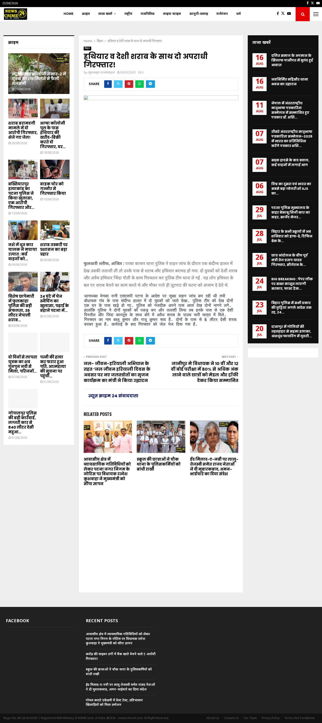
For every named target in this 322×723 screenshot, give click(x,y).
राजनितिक (148, 14)
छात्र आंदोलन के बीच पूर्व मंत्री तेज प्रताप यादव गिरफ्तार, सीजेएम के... (289, 260)
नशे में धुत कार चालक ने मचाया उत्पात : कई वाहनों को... (22, 252)
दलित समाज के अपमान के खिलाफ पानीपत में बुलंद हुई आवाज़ (292, 60)
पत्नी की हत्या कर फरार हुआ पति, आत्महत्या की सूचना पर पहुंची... (53, 366)
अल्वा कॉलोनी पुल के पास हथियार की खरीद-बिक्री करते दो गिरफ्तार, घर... (53, 135)
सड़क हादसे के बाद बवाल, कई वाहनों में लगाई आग (290, 162)
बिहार (87, 48)
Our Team (250, 718)
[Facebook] (279, 14)
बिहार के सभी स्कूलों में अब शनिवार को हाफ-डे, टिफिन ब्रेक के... (291, 236)
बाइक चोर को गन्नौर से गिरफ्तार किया (53, 188)
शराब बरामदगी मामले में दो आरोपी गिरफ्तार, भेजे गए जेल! (23, 130)
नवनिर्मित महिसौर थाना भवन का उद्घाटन (289, 81)
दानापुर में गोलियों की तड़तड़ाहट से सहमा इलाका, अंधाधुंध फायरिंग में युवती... (291, 331)
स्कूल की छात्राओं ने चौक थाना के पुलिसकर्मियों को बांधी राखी (159, 464)
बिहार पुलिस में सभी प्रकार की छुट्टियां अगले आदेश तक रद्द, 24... (291, 308)
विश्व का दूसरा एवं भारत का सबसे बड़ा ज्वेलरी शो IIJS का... (291, 189)
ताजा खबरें (105, 14)
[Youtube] (290, 14)
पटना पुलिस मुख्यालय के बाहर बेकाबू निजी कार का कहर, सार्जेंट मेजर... (290, 212)
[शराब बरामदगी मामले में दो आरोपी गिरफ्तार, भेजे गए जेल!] (23, 108)
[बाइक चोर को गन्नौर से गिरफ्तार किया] (55, 169)
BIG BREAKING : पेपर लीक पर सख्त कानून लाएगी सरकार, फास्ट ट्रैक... (292, 284)
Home (69, 14)
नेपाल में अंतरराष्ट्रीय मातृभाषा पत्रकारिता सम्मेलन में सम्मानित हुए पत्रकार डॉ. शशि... (290, 110)
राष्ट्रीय (128, 14)
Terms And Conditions (299, 718)
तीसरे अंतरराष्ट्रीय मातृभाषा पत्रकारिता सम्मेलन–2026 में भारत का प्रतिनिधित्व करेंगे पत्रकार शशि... (291, 138)
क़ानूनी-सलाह (199, 14)
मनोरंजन (222, 14)
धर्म (238, 14)
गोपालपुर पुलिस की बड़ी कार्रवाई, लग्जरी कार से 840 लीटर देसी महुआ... (22, 422)
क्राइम (86, 14)
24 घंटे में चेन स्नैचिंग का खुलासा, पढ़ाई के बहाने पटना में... (54, 303)
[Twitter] (284, 14)
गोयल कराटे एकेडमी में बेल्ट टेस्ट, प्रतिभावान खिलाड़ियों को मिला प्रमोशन (114, 702)
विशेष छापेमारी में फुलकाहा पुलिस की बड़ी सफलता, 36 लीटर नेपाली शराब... (21, 308)
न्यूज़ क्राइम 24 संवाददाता (101, 73)
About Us (212, 718)
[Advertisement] (161, 223)
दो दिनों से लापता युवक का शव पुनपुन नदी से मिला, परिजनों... (22, 364)
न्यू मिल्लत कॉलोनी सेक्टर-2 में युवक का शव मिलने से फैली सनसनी (39, 78)
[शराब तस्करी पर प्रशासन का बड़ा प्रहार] (55, 230)
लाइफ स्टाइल (172, 14)
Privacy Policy (271, 718)
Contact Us (231, 718)
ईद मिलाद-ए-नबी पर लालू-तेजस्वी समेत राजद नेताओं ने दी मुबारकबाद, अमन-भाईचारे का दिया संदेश (214, 467)
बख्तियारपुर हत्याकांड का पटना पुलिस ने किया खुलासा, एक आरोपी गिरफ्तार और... (21, 195)
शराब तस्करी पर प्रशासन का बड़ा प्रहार (54, 249)
